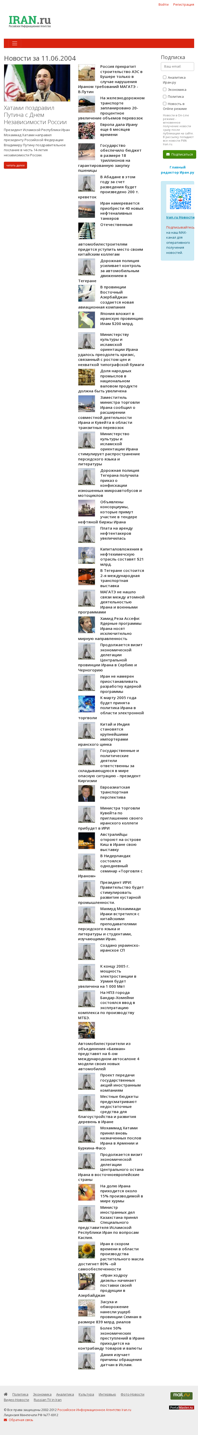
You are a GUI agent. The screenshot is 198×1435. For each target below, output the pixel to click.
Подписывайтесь (180, 227)
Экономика (176, 89)
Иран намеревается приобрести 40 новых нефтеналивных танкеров (121, 210)
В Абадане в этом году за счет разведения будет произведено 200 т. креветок (108, 186)
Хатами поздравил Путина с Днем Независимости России (35, 115)
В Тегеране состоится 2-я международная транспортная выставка (122, 578)
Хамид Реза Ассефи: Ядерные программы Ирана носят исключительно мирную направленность (110, 628)
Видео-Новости (16, 1399)
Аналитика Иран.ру (174, 80)
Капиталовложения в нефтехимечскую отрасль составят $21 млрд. (122, 556)
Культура (86, 1394)
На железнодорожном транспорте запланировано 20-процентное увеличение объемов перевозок (111, 107)
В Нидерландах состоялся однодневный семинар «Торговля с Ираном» (110, 865)
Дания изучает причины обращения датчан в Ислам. (121, 1359)
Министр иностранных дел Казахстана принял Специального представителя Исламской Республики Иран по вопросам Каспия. (108, 1222)
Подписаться (182, 154)
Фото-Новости (132, 1394)
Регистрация (183, 4)
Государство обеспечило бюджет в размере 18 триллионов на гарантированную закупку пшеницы (110, 158)
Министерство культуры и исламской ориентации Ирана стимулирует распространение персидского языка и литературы (109, 448)
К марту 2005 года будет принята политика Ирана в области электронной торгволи (111, 707)
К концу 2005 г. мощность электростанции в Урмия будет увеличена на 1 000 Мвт (107, 976)
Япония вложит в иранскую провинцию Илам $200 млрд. (121, 318)
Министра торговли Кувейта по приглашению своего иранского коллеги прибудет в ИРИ (110, 818)
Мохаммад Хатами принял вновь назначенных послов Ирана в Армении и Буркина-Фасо (109, 1137)
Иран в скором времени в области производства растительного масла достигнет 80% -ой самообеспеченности (111, 1256)
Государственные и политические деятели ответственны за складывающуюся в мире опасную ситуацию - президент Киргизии (109, 765)
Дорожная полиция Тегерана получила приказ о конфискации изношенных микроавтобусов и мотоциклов (110, 483)
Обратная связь (20, 1420)
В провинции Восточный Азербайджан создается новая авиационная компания (106, 297)
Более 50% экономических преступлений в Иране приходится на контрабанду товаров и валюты (111, 1338)
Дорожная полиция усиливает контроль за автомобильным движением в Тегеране (109, 270)
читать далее (15, 165)
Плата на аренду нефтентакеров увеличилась (116, 533)
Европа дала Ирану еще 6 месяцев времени (119, 129)
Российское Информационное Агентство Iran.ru (94, 1410)
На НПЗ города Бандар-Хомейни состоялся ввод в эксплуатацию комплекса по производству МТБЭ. (106, 1005)
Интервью (107, 1394)
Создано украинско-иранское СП (120, 948)
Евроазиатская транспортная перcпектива (115, 792)
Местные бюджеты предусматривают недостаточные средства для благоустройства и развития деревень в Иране (108, 1109)
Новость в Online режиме (175, 106)
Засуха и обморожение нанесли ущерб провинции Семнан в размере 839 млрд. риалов (110, 1311)
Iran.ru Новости (180, 217)
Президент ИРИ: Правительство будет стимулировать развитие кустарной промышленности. (111, 892)
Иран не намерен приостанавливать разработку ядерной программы (120, 684)
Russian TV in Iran (48, 1399)
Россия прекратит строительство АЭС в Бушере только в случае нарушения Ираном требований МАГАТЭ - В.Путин (110, 79)
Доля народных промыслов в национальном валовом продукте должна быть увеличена (107, 380)
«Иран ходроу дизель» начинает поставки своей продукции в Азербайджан (107, 1285)
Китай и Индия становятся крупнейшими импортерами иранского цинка (104, 734)
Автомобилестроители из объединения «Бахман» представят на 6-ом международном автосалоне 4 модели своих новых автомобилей (108, 1056)
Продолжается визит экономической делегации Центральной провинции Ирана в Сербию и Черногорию (110, 657)
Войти (164, 4)
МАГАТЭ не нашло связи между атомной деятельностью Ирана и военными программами (111, 601)
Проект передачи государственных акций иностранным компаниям (120, 1082)
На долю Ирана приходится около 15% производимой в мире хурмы (121, 1193)
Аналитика (65, 1394)
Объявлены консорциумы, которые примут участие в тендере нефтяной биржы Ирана (107, 511)
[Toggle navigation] (14, 43)
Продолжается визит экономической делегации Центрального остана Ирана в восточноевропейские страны (111, 1167)
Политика (175, 96)
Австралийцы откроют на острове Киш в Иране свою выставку (120, 842)
